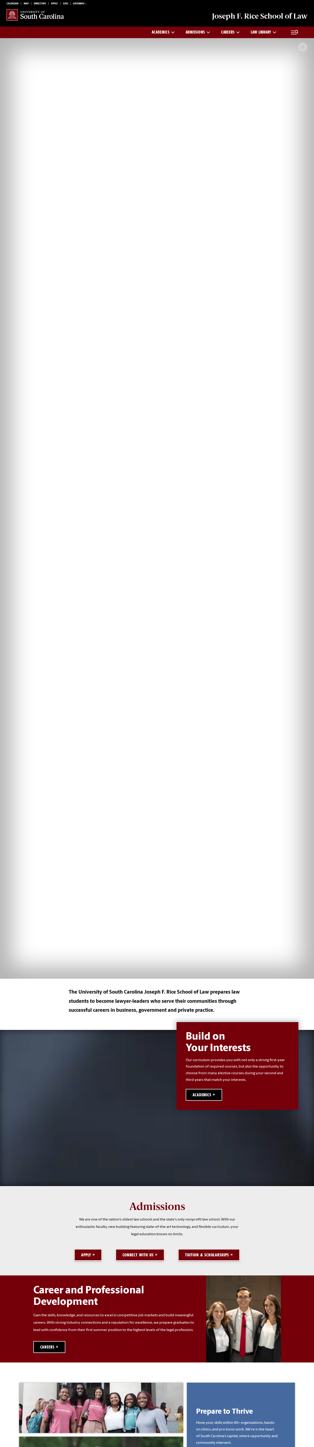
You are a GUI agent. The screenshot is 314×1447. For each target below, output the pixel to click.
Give (65, 4)
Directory (40, 4)
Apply (54, 4)
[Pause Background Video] (302, 47)
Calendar (12, 4)
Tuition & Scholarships (207, 1255)
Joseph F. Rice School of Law (260, 16)
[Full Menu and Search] (295, 32)
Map (26, 4)
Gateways (78, 4)
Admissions (195, 32)
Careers (228, 32)
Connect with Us (138, 1255)
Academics (160, 32)
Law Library (261, 32)
